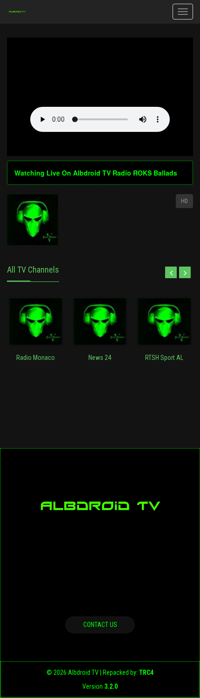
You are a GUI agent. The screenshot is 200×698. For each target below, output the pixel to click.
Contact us (100, 624)
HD (184, 201)
